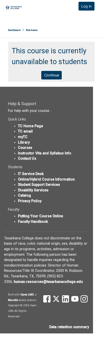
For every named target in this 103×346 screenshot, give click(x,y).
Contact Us (27, 158)
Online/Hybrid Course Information (46, 179)
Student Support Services (39, 185)
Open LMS (27, 294)
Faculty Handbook (33, 222)
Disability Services (33, 190)
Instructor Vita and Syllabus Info (44, 153)
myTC (23, 137)
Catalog (24, 195)
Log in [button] (86, 6)
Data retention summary (69, 327)
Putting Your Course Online (40, 216)
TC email (25, 131)
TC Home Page (30, 126)
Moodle (13, 300)
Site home (32, 30)
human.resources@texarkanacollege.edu (48, 282)
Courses (25, 148)
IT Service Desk (31, 174)
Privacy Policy (30, 201)
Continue (51, 75)
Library (24, 142)
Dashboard (14, 30)
